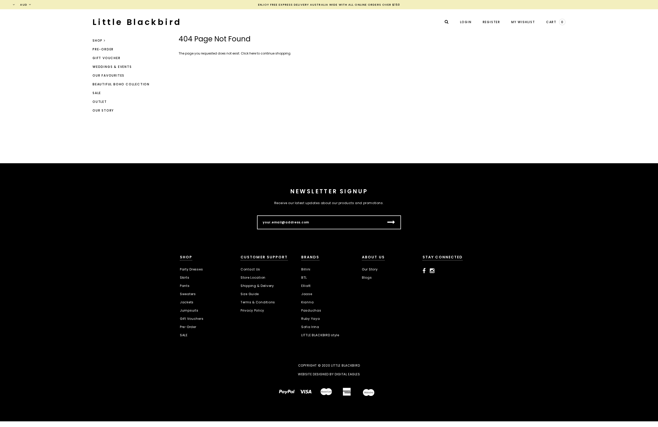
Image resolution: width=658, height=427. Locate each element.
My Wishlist (523, 22)
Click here (249, 53)
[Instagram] (432, 271)
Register (491, 22)
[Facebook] (424, 271)
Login (466, 22)
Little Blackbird (137, 21)
